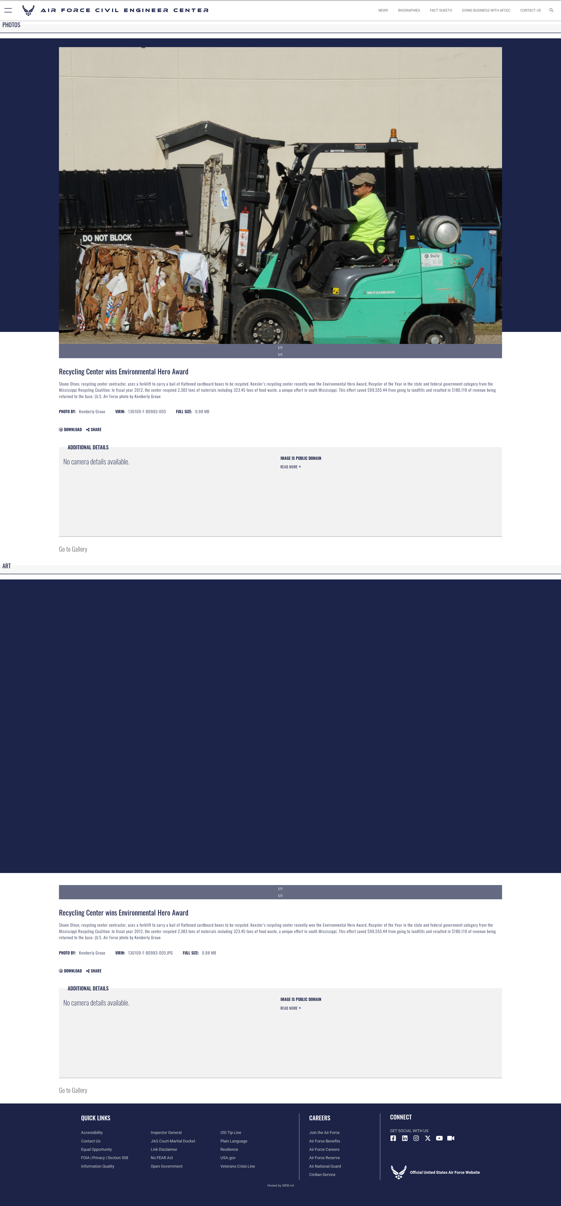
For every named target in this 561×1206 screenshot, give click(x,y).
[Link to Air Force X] (427, 1138)
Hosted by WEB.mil (280, 1185)
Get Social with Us (409, 1130)
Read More (289, 466)
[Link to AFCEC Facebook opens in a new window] (393, 1138)
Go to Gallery (73, 548)
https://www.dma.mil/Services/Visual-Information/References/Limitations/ (331, 488)
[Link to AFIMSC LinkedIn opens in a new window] (404, 1138)
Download (72, 429)
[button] (7, 10)
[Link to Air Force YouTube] (439, 1138)
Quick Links (95, 1117)
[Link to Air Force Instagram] (416, 1138)
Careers (319, 1117)
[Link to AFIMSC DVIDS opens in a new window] (450, 1138)
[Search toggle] (551, 10)
